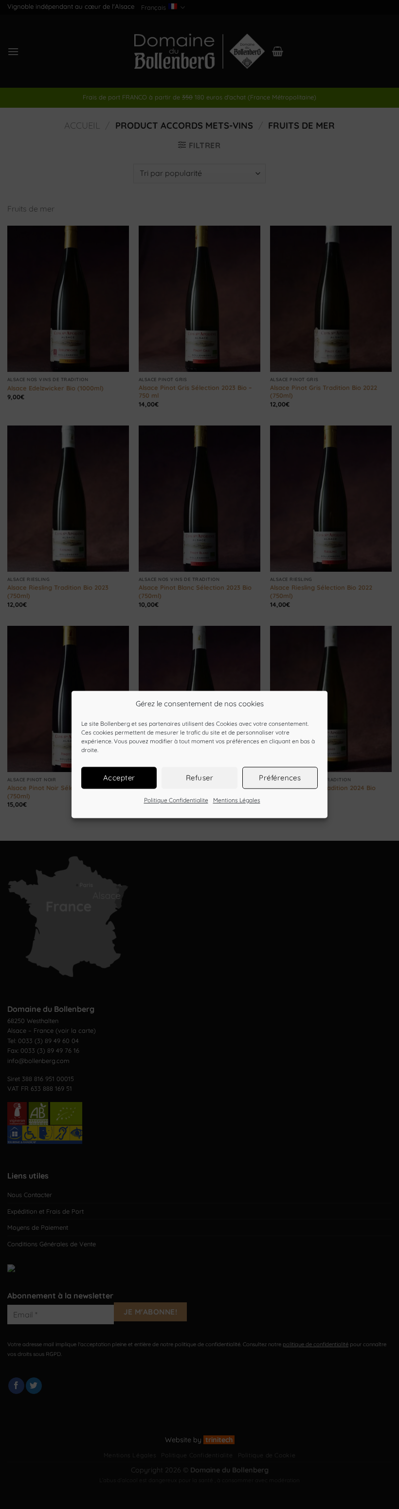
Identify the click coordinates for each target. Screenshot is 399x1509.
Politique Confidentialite (176, 800)
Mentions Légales (236, 800)
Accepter (119, 777)
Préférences (280, 777)
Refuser (199, 777)
